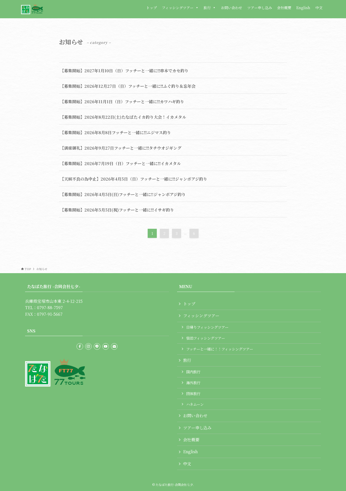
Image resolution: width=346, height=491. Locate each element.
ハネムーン (195, 404)
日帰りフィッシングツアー (207, 327)
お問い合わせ (231, 7)
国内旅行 (193, 371)
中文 (318, 7)
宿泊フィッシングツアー (205, 338)
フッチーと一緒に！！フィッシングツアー (219, 349)
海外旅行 (193, 382)
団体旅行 (193, 393)
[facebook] (79, 346)
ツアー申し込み (259, 7)
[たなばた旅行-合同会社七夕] (32, 9)
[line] (97, 346)
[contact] (114, 346)
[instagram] (88, 346)
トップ (151, 7)
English (303, 7)
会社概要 (284, 7)
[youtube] (105, 346)
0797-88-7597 (50, 307)
